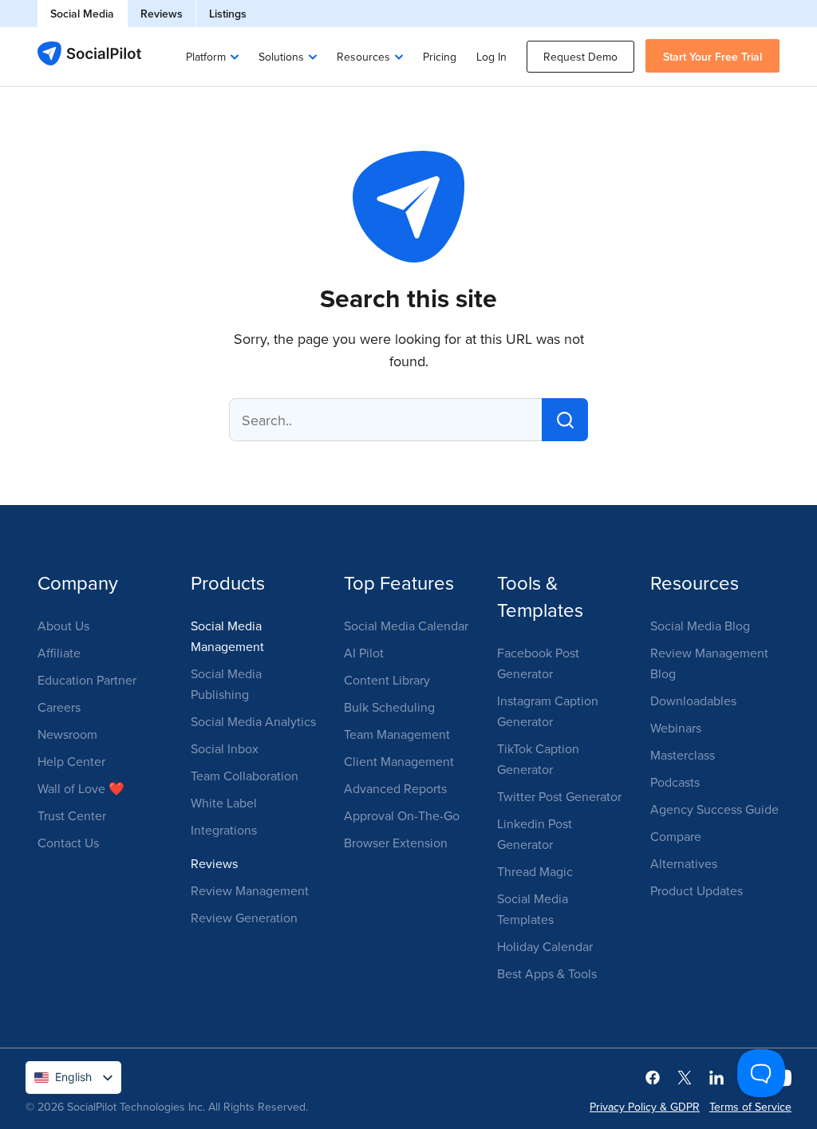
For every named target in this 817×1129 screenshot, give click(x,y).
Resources (363, 57)
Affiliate (59, 652)
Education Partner (86, 680)
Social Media (82, 14)
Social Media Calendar (406, 625)
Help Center (71, 761)
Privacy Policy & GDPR (645, 1107)
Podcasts (675, 782)
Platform (206, 57)
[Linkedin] (716, 1076)
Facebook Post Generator (538, 663)
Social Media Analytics (253, 721)
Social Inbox (225, 748)
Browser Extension (396, 842)
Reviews (161, 14)
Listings (228, 14)
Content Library (387, 680)
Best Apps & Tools (547, 973)
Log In (491, 57)
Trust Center (71, 815)
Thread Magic (535, 871)
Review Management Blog (709, 663)
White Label (224, 802)
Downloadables (693, 700)
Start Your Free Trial (712, 57)
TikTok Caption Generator (538, 759)
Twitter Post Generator (559, 796)
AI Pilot (364, 652)
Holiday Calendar (545, 946)
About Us (63, 625)
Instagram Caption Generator (547, 711)
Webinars (675, 727)
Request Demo (580, 57)
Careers (59, 707)
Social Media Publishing (226, 684)
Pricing (439, 57)
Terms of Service (750, 1107)
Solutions (281, 57)
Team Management (397, 734)
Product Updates (696, 890)
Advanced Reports (395, 788)
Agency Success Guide (714, 809)
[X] (684, 1076)
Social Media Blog (700, 625)
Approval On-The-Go (402, 815)
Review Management (250, 890)
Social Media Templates (532, 909)
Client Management (399, 761)
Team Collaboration (244, 775)
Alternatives (683, 863)
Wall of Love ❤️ (80, 788)
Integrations (224, 830)
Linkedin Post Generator (534, 834)
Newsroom (67, 734)
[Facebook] (652, 1076)
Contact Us (68, 842)
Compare (675, 836)
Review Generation (244, 917)
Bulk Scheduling (389, 707)
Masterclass (682, 755)
